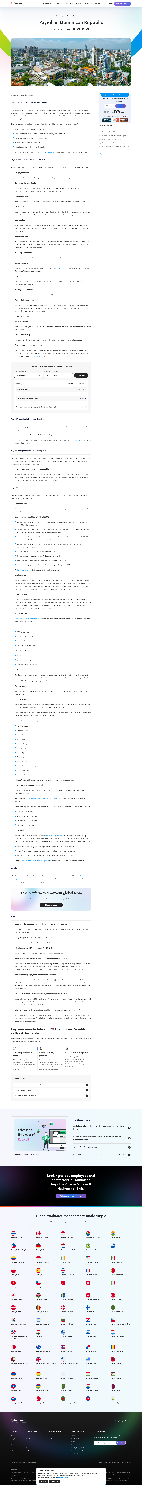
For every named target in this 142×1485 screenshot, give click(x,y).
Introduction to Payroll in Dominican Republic (114, 132)
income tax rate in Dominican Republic (42, 798)
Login (111, 3)
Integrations (14, 1451)
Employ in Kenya (41, 1299)
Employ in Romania (117, 1351)
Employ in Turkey (116, 1299)
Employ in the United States (70, 1363)
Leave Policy (52, 1436)
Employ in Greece (66, 1336)
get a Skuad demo (36, 356)
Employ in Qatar (116, 1390)
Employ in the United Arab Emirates (19, 1364)
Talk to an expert (51, 905)
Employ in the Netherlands (69, 1250)
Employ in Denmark (67, 1312)
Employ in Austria (16, 1312)
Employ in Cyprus (116, 1403)
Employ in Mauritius (42, 1390)
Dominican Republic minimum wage (30, 509)
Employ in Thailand (17, 1238)
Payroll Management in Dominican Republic (113, 143)
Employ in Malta (16, 1351)
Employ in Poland (16, 1275)
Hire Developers (76, 1454)
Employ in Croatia (91, 1324)
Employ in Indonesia (42, 1262)
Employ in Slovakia (17, 1403)
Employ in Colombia (17, 1262)
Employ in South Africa (93, 1238)
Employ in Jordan (116, 1378)
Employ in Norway (67, 1351)
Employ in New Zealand (43, 1351)
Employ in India (116, 1238)
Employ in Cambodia (92, 1403)
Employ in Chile (41, 1287)
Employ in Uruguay (92, 1363)
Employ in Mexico (116, 1262)
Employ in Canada (42, 1238)
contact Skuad (61, 427)
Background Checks (55, 1442)
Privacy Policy (63, 1477)
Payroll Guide (75, 1439)
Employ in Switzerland (93, 1299)
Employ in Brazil (91, 1250)
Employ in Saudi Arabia (118, 1312)
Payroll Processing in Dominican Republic (112, 139)
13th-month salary (22, 570)
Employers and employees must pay (27, 618)
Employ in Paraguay (92, 1390)
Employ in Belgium (42, 1312)
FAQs (100, 154)
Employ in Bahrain (42, 1403)
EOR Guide (74, 1436)
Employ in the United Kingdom (46, 1363)
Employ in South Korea (18, 1324)
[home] (20, 3)
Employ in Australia (117, 1250)
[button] (47, 3)
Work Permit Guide (77, 1445)
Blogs (28, 1445)
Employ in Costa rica (67, 1275)
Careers (13, 1445)
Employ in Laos (16, 1390)
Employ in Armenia (17, 1378)
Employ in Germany (42, 1250)
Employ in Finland (91, 1312)
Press (12, 1448)
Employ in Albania (116, 1363)
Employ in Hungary (92, 1378)
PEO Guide (74, 1442)
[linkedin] (78, 29)
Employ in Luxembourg (118, 1336)
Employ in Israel (91, 1336)
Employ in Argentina (42, 1324)
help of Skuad (63, 268)
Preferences (54, 1481)
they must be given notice (54, 835)
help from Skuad (50, 152)
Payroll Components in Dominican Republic (113, 146)
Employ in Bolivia (41, 1378)
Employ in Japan (16, 1299)
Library (28, 1442)
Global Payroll (60, 16)
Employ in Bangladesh (68, 1403)
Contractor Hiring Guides (79, 1451)
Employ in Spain (41, 1275)
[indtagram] (129, 1420)
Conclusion (102, 150)
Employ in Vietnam (17, 1287)
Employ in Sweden (67, 1299)
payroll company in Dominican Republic (35, 860)
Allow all (43, 1481)
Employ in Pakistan (67, 1390)
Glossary (28, 1448)
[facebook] (74, 29)
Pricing (97, 3)
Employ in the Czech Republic (120, 1324)
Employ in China (66, 1287)
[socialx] (83, 29)
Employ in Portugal (117, 1275)
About (13, 1436)
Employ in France (91, 1275)
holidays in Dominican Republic (31, 720)
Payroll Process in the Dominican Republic (113, 135)
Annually (81, 383)
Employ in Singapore (67, 1238)
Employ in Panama (92, 1351)
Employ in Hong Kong (93, 1287)
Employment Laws (54, 1439)
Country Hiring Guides (78, 1448)
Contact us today (79, 440)
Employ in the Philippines (19, 1250)
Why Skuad (14, 1439)
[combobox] (28, 375)
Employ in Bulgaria (67, 1324)
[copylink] (87, 29)
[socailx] (117, 1420)
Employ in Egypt (41, 1336)
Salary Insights (30, 1436)
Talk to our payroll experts (71, 1196)
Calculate (81, 375)
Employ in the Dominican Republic (19, 1337)
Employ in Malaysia (92, 1262)
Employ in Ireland (66, 1262)
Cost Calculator (31, 1439)
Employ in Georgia (67, 1378)
